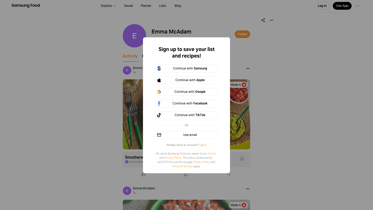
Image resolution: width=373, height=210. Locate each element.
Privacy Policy (173, 157)
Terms (212, 153)
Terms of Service (182, 166)
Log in (203, 145)
